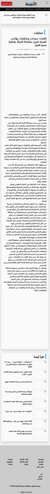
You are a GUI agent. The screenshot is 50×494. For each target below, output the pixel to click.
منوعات (39, 478)
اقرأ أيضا (39, 356)
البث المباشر (7, 4)
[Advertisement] (25, 87)
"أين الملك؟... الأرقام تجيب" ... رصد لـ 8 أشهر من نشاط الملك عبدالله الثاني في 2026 (18, 364)
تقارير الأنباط (24, 461)
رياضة (10, 463)
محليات (38, 32)
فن (41, 473)
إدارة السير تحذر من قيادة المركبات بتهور (18, 381)
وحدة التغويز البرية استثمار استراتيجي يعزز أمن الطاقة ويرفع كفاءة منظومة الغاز (19, 16)
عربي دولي (40, 466)
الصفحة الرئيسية (41, 460)
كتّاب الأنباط (24, 459)
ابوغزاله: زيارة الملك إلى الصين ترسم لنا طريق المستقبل (18, 392)
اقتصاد (10, 459)
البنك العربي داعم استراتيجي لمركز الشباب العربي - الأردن (17, 372)
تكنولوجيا (10, 461)
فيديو (40, 476)
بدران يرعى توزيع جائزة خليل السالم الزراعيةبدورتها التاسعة (20, 432)
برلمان (26, 463)
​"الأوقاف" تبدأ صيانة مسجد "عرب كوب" (18, 411)
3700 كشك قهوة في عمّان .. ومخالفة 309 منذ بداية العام (17, 422)
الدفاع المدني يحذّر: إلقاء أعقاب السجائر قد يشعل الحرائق (17, 402)
